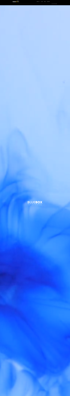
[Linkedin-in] (55, 3)
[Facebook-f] (53, 3)
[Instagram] (52, 3)
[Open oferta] (39, 1)
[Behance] (56, 3)
